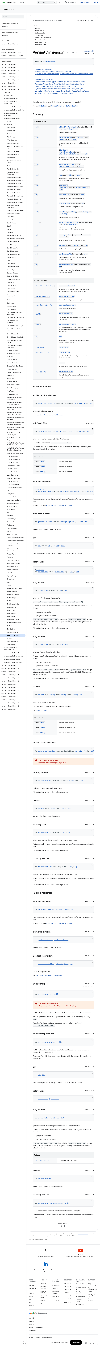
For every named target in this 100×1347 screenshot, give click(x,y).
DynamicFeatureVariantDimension (47, 74)
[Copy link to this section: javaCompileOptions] (53, 514)
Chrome (31, 1321)
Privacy (43, 1300)
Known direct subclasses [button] (64, 71)
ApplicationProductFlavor (44, 84)
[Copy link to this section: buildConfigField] (49, 423)
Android (31, 1285)
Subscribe (76, 1342)
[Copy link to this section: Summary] (45, 114)
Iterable (62, 237)
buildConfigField (65, 137)
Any (74, 129)
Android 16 (67, 1286)
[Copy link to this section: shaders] (42, 801)
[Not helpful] (92, 20)
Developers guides (79, 1292)
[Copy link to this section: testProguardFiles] (51, 859)
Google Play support (92, 1295)
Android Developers (38, 20)
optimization (63, 187)
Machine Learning (43, 1287)
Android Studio (85, 2)
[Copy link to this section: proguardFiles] (47, 636)
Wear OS (55, 1288)
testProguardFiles (66, 264)
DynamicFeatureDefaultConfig (65, 86)
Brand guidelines (47, 1337)
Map (64, 129)
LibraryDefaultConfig (42, 91)
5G (41, 1303)
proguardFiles (64, 203)
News (30, 1299)
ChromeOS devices (55, 1292)
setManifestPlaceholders (68, 222)
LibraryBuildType (77, 89)
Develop (48, 20)
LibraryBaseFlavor (63, 89)
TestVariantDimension (85, 74)
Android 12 (67, 1299)
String (69, 129)
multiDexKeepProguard (67, 324)
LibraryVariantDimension (68, 74)
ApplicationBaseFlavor (43, 82)
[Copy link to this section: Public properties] (54, 893)
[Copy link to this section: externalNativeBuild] (52, 482)
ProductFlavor (71, 91)
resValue (62, 212)
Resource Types (41, 710)
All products (32, 1330)
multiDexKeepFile (65, 314)
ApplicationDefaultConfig (76, 82)
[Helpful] (89, 20)
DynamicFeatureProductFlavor (46, 89)
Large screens (56, 1285)
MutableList (39, 353)
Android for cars (56, 1297)
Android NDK (80, 1304)
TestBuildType (40, 93)
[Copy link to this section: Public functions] (53, 387)
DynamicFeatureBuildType (44, 86)
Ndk (70, 175)
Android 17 (67, 1283)
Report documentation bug (92, 1289)
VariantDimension (49, 61)
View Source (88, 51)
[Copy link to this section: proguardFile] (46, 582)
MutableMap (39, 305)
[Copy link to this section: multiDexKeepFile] (51, 984)
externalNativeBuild (66, 152)
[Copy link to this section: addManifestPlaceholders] (58, 395)
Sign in (95, 2)
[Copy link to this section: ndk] (38, 538)
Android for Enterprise (32, 1289)
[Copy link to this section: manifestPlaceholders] (55, 956)
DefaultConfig (59, 84)
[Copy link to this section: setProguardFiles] (50, 773)
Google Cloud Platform (36, 1327)
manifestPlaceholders (67, 305)
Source (31, 1296)
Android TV (55, 1301)
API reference (8, 10)
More (22, 2)
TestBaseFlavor (82, 91)
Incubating (64, 150)
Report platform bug (92, 1284)
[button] (12, 44)
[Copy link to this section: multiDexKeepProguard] (56, 1034)
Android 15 (67, 1289)
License (37, 1337)
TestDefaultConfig (52, 93)
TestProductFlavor (66, 93)
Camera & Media (44, 1296)
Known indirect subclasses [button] (62, 86)
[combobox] (47, 2)
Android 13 (67, 1296)
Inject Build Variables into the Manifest (49, 415)
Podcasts (31, 1305)
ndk (60, 175)
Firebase (31, 1324)
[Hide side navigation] (23, 1343)
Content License (83, 1234)
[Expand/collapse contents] (44, 26)
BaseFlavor (60, 71)
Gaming (43, 1283)
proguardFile (64, 195)
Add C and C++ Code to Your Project (59, 505)
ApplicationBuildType (58, 82)
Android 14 (67, 1293)
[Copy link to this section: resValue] (42, 687)
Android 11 (67, 1302)
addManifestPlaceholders (68, 127)
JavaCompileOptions (66, 166)
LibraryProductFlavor (58, 91)
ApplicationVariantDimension (45, 71)
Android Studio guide (81, 1288)
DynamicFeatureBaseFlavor (74, 84)
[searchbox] (13, 16)
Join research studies (92, 1299)
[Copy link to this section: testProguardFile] (50, 825)
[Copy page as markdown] (73, 52)
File (36, 314)
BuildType (67, 71)
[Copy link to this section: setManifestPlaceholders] (57, 743)
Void (36, 223)
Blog (30, 1302)
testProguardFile (65, 254)
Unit (36, 127)
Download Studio (79, 1300)
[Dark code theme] (92, 59)
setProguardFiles (65, 235)
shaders (62, 245)
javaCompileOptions (66, 164)
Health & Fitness (43, 1292)
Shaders (75, 245)
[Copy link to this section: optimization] (46, 562)
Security (31, 1293)
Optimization (81, 187)
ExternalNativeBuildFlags (68, 154)
